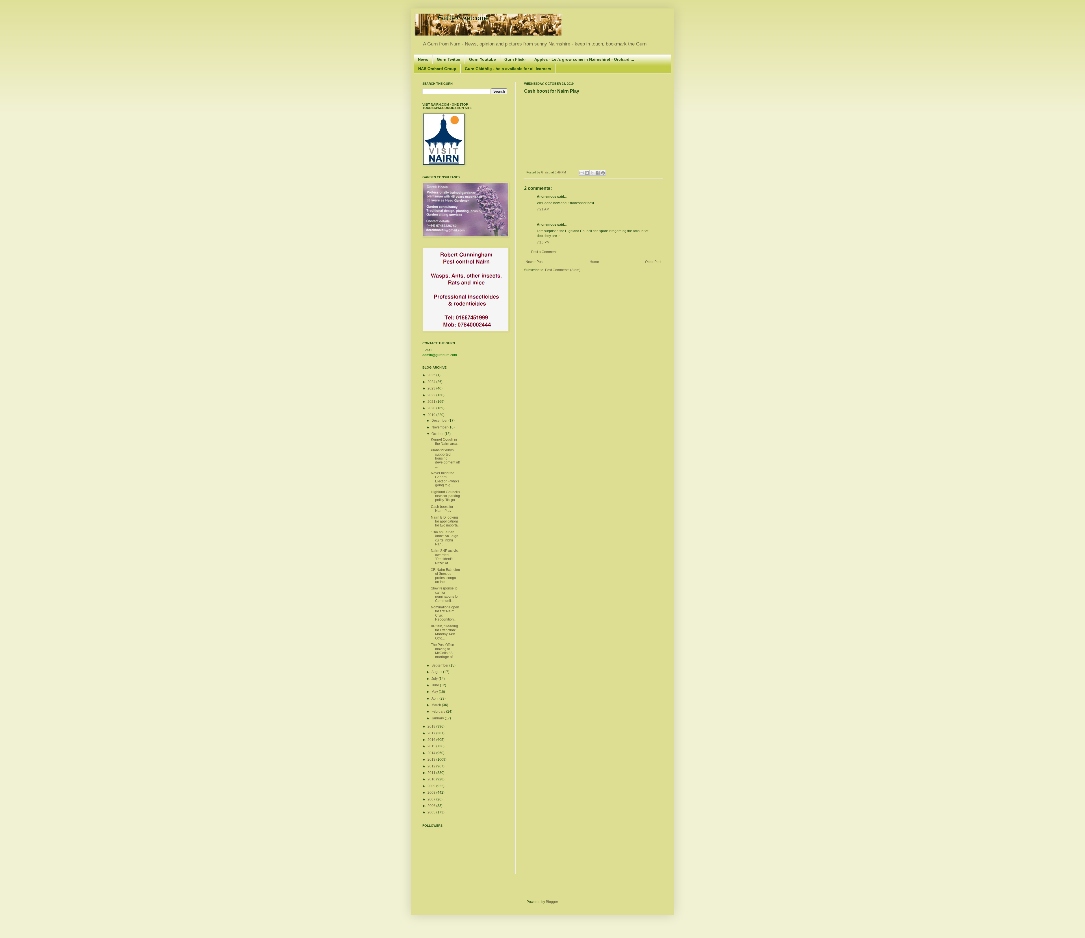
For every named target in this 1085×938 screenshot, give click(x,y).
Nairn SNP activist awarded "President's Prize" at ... (445, 557)
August (437, 672)
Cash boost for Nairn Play (442, 509)
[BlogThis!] (587, 173)
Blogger (552, 902)
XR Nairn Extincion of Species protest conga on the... (445, 576)
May (435, 692)
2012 (432, 766)
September (440, 665)
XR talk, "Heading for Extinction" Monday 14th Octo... (444, 632)
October (437, 434)
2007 (432, 799)
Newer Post (534, 262)
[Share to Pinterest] (603, 173)
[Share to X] (592, 173)
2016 (432, 740)
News (423, 59)
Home (594, 262)
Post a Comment (544, 252)
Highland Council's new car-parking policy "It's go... (445, 496)
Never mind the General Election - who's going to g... (445, 479)
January (438, 718)
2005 (432, 812)
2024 (432, 382)
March (436, 705)
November (439, 427)
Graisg (546, 172)
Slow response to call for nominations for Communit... (445, 594)
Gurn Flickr (515, 59)
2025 (432, 375)
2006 (432, 806)
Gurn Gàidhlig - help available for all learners (508, 68)
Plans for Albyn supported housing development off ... (445, 458)
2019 (432, 415)
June (435, 685)
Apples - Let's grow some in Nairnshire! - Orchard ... (584, 59)
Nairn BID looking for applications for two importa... (445, 521)
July (435, 679)
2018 (432, 726)
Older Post (653, 262)
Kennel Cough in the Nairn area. (444, 441)
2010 (432, 779)
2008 (432, 793)
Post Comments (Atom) (562, 270)
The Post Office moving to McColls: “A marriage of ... (443, 651)
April (435, 698)
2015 (432, 746)
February (438, 711)
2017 (432, 733)
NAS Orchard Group (437, 68)
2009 (432, 786)
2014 (432, 753)
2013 (432, 759)
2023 (432, 388)
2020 (432, 408)
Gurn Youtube (482, 59)
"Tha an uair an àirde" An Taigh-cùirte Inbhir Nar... (445, 538)
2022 (432, 395)
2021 (432, 402)
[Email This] (581, 173)
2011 (432, 773)
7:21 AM (543, 209)
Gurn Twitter (449, 59)
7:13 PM (543, 242)
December (439, 421)
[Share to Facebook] (597, 173)
